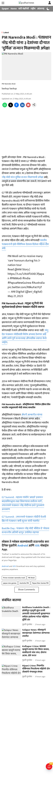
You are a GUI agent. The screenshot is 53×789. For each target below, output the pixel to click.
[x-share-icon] (10, 107)
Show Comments (26, 590)
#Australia (38, 282)
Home (14, 9)
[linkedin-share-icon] (22, 107)
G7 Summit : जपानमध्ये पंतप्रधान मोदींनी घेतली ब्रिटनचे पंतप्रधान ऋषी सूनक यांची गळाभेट (24, 519)
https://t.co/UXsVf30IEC (22, 273)
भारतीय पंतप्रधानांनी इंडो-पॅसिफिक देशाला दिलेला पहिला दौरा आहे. (25, 244)
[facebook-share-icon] (16, 107)
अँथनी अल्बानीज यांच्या (31, 414)
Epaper (5, 9)
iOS (37, 545)
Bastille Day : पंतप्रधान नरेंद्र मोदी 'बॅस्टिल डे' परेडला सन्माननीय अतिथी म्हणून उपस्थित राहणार (25, 530)
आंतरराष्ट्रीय (42, 9)
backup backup (9, 89)
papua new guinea (9, 583)
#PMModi (16, 278)
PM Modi (31, 577)
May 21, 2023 (15, 296)
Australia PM (24, 583)
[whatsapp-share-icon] (4, 107)
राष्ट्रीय (33, 9)
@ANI (18, 269)
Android (22, 545)
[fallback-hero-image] (11, 611)
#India (26, 278)
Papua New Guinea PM (40, 583)
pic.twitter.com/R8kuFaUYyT (25, 287)
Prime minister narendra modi (14, 577)
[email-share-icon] (28, 107)
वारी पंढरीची (23, 9)
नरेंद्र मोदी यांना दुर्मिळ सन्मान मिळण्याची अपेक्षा (22, 177)
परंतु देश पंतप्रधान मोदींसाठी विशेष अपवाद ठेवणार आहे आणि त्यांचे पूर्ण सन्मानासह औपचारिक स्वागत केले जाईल (25, 336)
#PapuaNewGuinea (19, 282)
